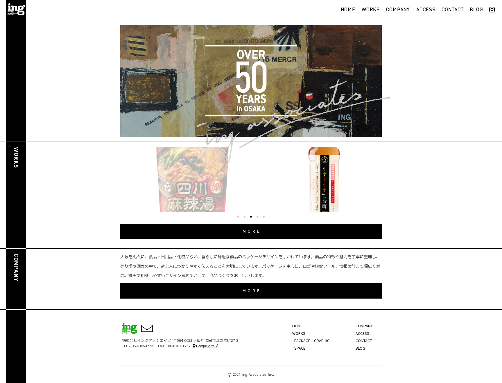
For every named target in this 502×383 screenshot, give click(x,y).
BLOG (476, 10)
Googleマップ (207, 346)
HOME (348, 10)
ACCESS (425, 10)
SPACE (299, 348)
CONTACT (452, 10)
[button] (238, 217)
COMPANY (398, 10)
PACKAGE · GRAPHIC (311, 340)
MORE (252, 231)
